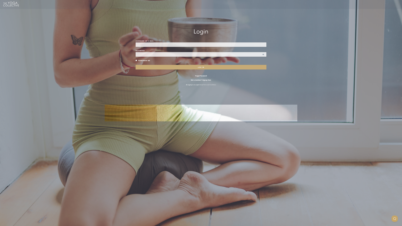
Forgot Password (201, 76)
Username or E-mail (145, 41)
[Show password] (263, 54)
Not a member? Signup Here (201, 80)
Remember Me (144, 60)
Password (140, 51)
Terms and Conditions (209, 85)
